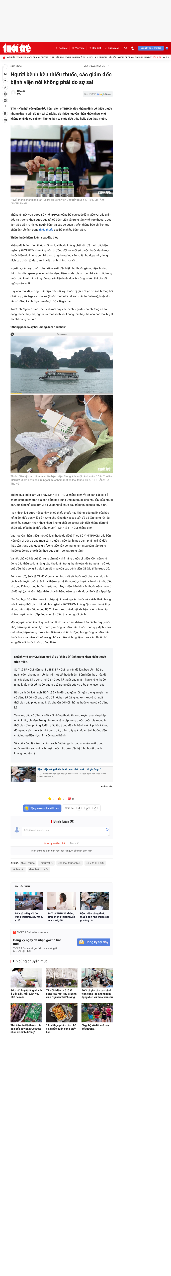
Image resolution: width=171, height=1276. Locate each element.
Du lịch (90, 57)
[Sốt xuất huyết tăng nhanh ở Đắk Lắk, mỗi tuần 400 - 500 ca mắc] (26, 977)
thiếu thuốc (46, 229)
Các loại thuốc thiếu (69, 863)
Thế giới (44, 57)
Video (29, 57)
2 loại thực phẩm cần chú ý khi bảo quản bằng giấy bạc (61, 1029)
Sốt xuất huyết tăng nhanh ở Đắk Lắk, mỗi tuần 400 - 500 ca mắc (26, 994)
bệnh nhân (18, 869)
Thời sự (36, 57)
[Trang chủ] (4, 57)
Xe (84, 57)
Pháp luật (54, 57)
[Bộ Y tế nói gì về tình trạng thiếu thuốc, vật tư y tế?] (29, 901)
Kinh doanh (65, 57)
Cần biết (96, 48)
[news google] (98, 94)
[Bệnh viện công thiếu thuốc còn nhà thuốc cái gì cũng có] (94, 901)
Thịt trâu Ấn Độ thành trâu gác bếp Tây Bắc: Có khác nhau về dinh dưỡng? (26, 1029)
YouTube (79, 48)
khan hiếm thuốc (39, 869)
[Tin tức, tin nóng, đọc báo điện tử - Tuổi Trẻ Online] (17, 48)
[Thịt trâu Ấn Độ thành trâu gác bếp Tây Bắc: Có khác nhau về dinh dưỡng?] (26, 1013)
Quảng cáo (113, 48)
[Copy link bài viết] (87, 808)
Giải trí (121, 57)
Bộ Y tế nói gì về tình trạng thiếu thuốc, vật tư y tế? (29, 917)
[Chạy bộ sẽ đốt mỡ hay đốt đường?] (97, 1013)
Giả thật (166, 57)
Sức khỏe (157, 57)
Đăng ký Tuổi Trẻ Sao (151, 48)
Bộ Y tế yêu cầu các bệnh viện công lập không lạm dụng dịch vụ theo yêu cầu (97, 994)
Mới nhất (11, 57)
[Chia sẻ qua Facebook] (79, 808)
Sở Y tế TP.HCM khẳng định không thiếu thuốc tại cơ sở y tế (61, 917)
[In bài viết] (5, 120)
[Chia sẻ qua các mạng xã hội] (95, 808)
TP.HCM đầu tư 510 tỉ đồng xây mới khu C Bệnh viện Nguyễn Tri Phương (61, 994)
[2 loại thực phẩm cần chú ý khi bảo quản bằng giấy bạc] (62, 1013)
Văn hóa (112, 57)
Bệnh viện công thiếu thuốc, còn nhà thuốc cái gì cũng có (69, 769)
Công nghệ (77, 57)
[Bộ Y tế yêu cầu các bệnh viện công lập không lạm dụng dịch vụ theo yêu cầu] (97, 977)
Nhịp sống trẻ (101, 57)
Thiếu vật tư (46, 863)
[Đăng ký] (93, 942)
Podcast (63, 48)
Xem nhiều (21, 57)
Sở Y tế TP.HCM (95, 863)
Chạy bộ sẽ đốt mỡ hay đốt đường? (95, 1027)
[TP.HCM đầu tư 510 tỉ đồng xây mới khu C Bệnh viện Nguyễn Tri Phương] (62, 977)
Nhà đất (147, 57)
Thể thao (129, 57)
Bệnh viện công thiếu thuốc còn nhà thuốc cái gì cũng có (94, 917)
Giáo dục (139, 57)
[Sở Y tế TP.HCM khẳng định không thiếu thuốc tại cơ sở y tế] (61, 901)
